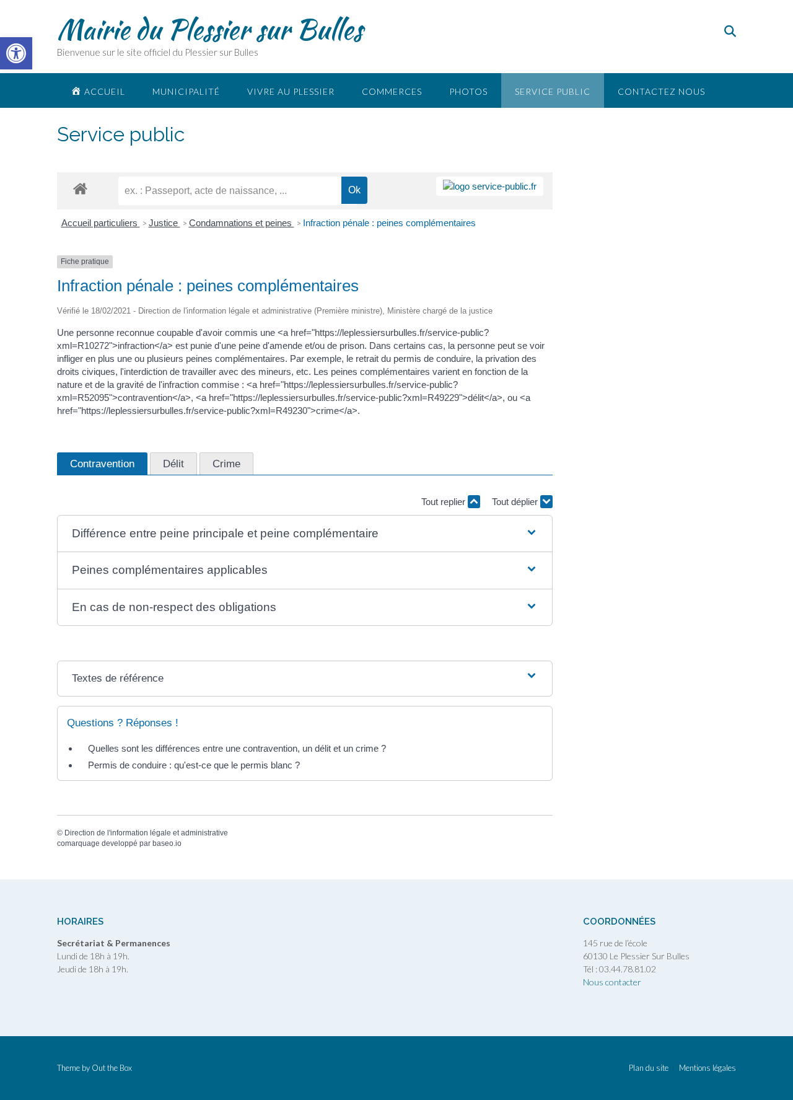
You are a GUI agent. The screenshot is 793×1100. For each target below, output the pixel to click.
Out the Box (112, 1068)
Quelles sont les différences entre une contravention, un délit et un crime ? (237, 748)
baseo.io (167, 843)
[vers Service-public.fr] (489, 186)
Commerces (392, 91)
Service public (552, 91)
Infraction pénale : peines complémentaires (389, 223)
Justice (164, 223)
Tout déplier (516, 501)
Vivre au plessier (291, 91)
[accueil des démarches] (80, 188)
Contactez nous (661, 91)
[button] (305, 534)
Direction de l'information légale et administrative (146, 833)
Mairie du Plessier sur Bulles (209, 29)
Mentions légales (707, 1068)
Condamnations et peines (241, 223)
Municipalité (186, 91)
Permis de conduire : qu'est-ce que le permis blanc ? (194, 765)
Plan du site (648, 1068)
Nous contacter (612, 982)
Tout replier (444, 501)
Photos (468, 91)
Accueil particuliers (100, 223)
